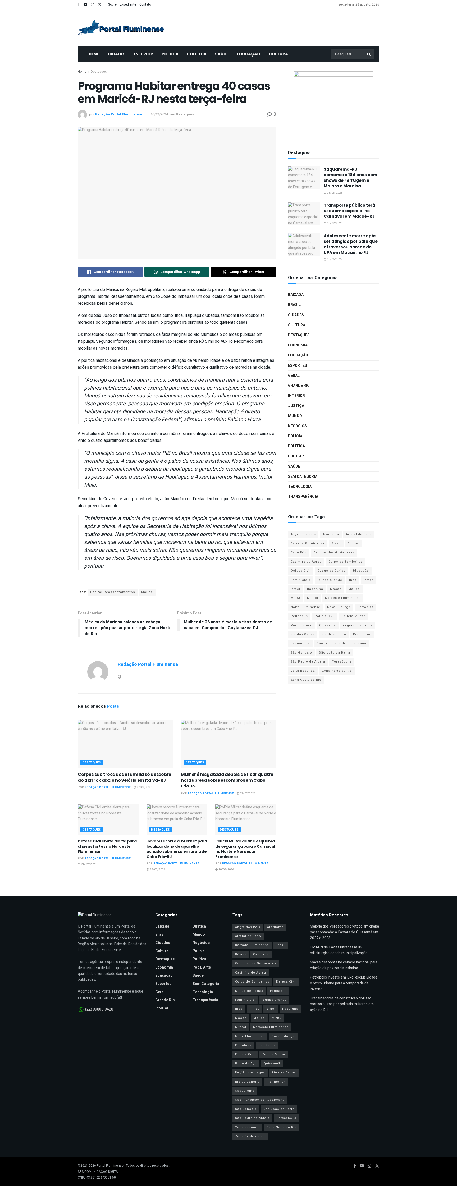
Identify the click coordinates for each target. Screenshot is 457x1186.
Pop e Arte (298, 456)
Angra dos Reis (303, 534)
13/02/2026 (334, 223)
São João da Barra (334, 652)
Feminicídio (300, 580)
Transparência (303, 496)
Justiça (296, 406)
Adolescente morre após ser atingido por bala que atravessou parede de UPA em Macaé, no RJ (351, 244)
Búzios (353, 543)
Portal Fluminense (110, 1165)
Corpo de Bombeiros (345, 561)
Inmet (368, 580)
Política (197, 54)
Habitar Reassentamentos (112, 592)
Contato (145, 4)
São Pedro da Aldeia (308, 661)
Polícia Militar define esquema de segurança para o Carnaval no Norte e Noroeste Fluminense (245, 848)
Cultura (278, 54)
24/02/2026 (88, 864)
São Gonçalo (301, 652)
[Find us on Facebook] (79, 4)
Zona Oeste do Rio (306, 680)
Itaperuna (315, 589)
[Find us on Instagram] (92, 4)
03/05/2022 (334, 259)
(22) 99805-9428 (99, 1009)
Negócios (297, 426)
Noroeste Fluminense (343, 598)
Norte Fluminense (305, 607)
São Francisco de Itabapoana (341, 643)
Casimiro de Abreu (306, 561)
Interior (143, 54)
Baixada (296, 295)
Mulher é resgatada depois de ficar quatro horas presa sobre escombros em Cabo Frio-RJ (227, 780)
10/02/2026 (226, 869)
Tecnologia (300, 486)
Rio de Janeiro (334, 634)
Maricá (147, 592)
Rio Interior (362, 634)
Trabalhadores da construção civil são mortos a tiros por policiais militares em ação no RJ (342, 1004)
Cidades (117, 54)
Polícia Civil (325, 616)
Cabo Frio (299, 552)
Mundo (295, 416)
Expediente (128, 4)
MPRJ (295, 598)
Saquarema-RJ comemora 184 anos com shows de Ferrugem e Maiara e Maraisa (350, 177)
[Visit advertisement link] (333, 104)
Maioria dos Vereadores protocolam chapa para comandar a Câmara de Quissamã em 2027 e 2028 (344, 932)
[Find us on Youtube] (85, 4)
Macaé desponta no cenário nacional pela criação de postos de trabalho (343, 965)
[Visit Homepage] (121, 28)
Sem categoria (302, 476)
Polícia (170, 54)
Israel (295, 589)
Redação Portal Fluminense (118, 114)
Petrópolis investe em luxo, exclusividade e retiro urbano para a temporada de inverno (343, 983)
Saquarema (300, 643)
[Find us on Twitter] (100, 4)
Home (93, 54)
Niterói (312, 598)
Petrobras (365, 607)
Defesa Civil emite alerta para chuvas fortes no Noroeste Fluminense (107, 846)
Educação (248, 54)
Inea (353, 580)
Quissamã (327, 625)
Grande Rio (299, 385)
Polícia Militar (353, 616)
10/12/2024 (159, 114)
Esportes (297, 365)
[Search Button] (369, 54)
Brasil (294, 305)
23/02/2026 (157, 869)
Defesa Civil (300, 570)
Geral (294, 375)
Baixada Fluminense (308, 543)
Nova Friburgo (338, 607)
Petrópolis (299, 616)
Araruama (331, 534)
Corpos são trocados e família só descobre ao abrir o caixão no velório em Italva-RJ (124, 777)
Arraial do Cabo (359, 534)
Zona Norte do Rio (337, 671)
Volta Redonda (303, 671)
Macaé (335, 589)
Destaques (99, 71)
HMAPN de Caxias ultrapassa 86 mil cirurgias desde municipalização (339, 950)
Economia (298, 345)
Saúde (222, 54)
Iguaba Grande (329, 580)
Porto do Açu (301, 625)
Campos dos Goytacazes (333, 552)
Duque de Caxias (331, 570)
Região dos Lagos (358, 625)
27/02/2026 (144, 787)
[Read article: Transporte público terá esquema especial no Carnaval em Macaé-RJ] (304, 213)
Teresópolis (342, 661)
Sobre (112, 4)
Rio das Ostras (303, 634)
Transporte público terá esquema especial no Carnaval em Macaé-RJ (349, 210)
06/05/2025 (334, 193)
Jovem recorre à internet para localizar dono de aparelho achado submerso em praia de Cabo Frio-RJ (177, 848)
